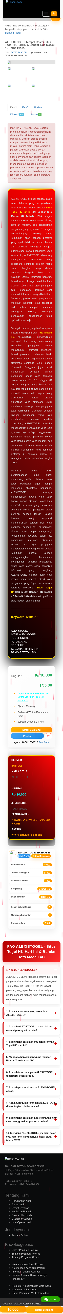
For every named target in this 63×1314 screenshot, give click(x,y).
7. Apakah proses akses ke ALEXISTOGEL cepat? (30, 1089)
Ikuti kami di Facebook (24, 1289)
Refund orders (30, 923)
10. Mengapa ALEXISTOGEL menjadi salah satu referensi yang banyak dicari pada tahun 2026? (31, 1137)
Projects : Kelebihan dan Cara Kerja (31, 1285)
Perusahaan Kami (21, 1200)
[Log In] (54, 13)
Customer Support (22, 1218)
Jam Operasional (21, 1222)
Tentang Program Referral (26, 1253)
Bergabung (30, 888)
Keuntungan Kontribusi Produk (28, 1267)
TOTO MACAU (19, 52)
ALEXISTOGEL (31, 1303)
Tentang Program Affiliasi (25, 1257)
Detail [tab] (13, 107)
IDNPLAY (16, 765)
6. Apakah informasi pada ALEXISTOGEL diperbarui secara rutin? (30, 1074)
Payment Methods (22, 1215)
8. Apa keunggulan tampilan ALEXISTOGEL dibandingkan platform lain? (31, 1104)
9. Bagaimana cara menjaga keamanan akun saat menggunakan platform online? (31, 1119)
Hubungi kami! (13, 32)
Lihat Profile (24, 855)
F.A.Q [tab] (25, 107)
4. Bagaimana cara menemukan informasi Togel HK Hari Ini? (30, 1043)
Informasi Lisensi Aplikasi (26, 1271)
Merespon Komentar (30, 915)
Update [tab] (38, 107)
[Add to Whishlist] (48, 736)
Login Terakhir (30, 896)
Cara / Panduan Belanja (25, 1250)
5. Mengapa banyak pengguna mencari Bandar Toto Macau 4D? (28, 1059)
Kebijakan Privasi (21, 1211)
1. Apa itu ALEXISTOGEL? (21, 969)
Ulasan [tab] (35, 114)
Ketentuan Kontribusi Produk (27, 1264)
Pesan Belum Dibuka (30, 907)
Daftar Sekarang (31, 729)
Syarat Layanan (20, 1208)
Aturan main (18, 1204)
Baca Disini (43, 742)
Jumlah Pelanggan (30, 872)
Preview (27, 736)
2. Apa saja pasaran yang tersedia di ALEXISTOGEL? (27, 1013)
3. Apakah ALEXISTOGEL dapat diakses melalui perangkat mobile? (29, 1028)
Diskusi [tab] (16, 114)
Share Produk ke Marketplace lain (30, 1293)
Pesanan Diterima (30, 880)
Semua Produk (30, 864)
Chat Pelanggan (42, 855)
